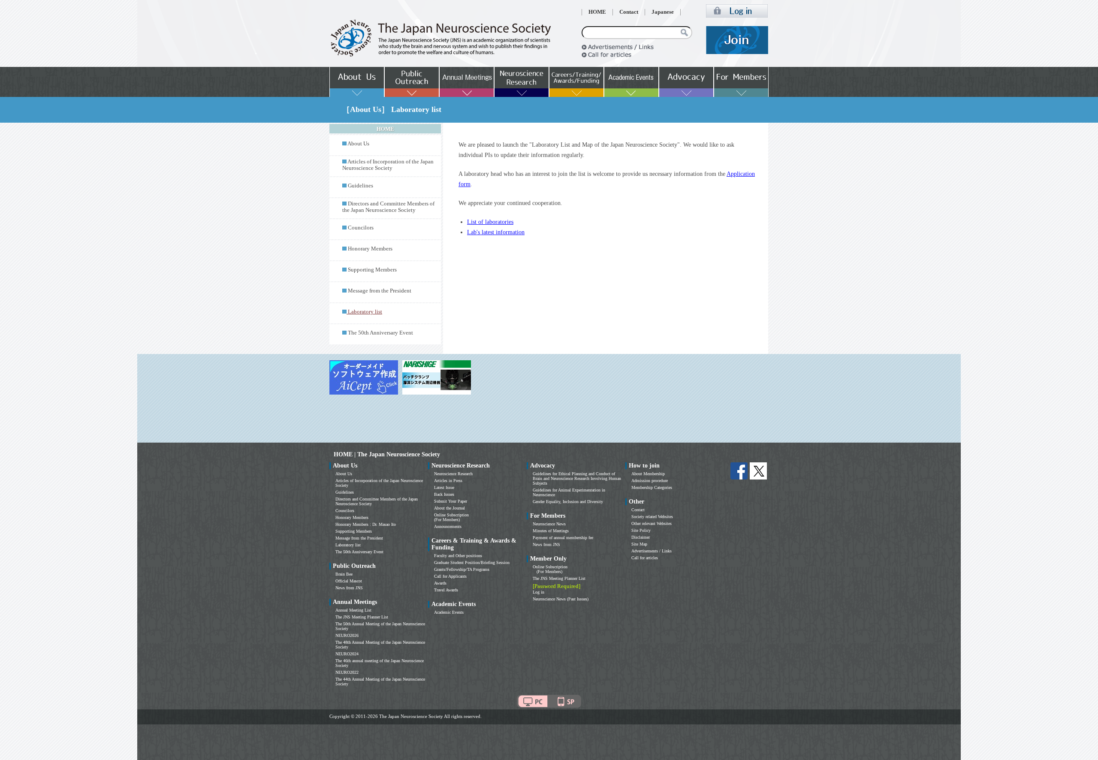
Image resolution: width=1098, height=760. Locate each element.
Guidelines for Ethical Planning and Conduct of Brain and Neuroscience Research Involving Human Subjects (577, 478)
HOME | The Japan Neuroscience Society (387, 454)
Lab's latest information (496, 232)
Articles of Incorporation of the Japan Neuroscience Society (388, 165)
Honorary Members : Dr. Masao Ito (365, 524)
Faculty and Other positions (458, 555)
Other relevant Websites (651, 523)
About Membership (648, 473)
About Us (358, 144)
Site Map (639, 544)
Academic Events (449, 612)
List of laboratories (490, 222)
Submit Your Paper (450, 501)
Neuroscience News (549, 524)
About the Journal (449, 508)
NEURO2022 (347, 672)
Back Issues (444, 494)
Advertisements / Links (651, 551)
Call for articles (644, 557)
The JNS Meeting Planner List (361, 617)
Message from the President (379, 291)
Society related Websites (652, 516)
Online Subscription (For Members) (451, 517)
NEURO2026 (347, 635)
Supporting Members (372, 270)
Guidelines (360, 186)
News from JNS (349, 587)
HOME (597, 12)
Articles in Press (448, 480)
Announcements (448, 526)
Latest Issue (444, 487)
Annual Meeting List (353, 610)
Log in (538, 592)
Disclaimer (640, 537)
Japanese (663, 12)
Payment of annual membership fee (563, 537)
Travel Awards (446, 590)
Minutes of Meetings (551, 530)
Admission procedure (649, 480)
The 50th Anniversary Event (380, 333)
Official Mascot (348, 581)
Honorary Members (370, 249)
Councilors (361, 228)
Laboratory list (348, 545)
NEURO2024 (347, 653)
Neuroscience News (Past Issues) (560, 599)
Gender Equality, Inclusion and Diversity (568, 501)
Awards (440, 583)
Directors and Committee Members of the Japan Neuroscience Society (388, 207)
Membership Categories (651, 487)
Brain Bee (344, 574)
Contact (628, 12)
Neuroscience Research (453, 473)
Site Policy (641, 530)
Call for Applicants (450, 576)
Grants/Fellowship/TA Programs (461, 569)
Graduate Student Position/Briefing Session (472, 562)
